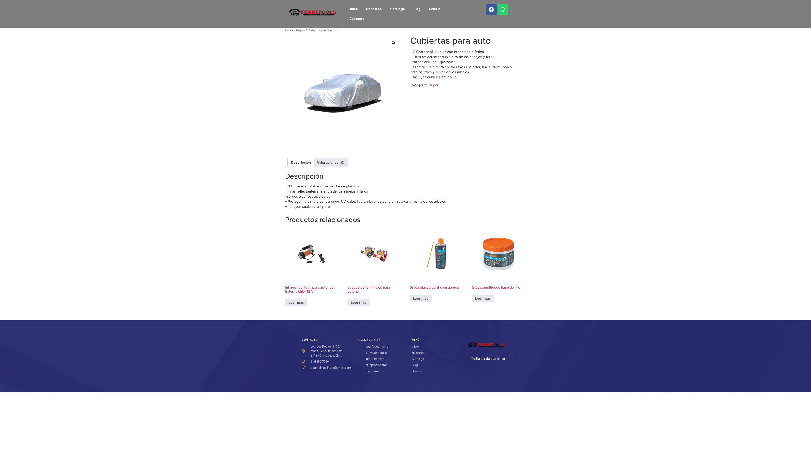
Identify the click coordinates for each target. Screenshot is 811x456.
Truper (300, 30)
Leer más (296, 302)
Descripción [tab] (301, 162)
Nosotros (374, 9)
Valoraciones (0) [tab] (331, 162)
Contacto (357, 19)
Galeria (434, 9)
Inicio (353, 9)
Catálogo (397, 9)
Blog (416, 9)
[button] (393, 43)
